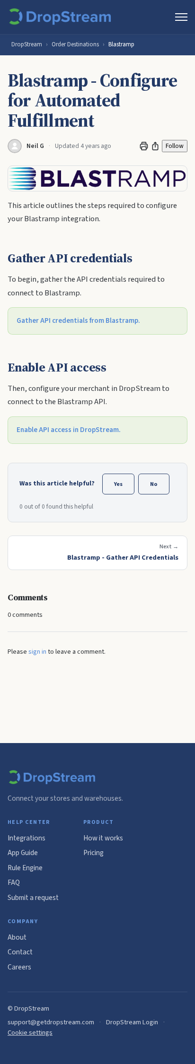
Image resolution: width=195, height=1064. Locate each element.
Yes (118, 484)
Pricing (93, 853)
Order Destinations (75, 44)
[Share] (155, 146)
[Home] (62, 17)
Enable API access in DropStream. (69, 430)
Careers (19, 967)
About (17, 937)
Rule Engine (25, 868)
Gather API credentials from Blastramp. (78, 321)
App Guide (23, 853)
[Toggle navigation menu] (181, 17)
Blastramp (121, 44)
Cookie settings (30, 1033)
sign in (37, 652)
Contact (20, 952)
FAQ (14, 882)
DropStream (26, 44)
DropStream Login (132, 1022)
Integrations (26, 838)
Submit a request (33, 897)
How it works (103, 838)
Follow (175, 145)
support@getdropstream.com (51, 1022)
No (154, 484)
